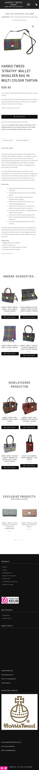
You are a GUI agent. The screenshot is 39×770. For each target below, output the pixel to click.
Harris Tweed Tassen (12, 129)
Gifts (17, 125)
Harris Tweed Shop (14, 3)
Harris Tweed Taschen (17, 14)
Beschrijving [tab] (8, 140)
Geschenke (12, 125)
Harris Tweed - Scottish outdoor (14, 6)
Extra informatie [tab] (22, 140)
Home (7, 14)
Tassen (25, 129)
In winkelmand (20, 116)
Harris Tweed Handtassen (20, 127)
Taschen (20, 129)
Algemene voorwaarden (9, 576)
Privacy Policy (6, 578)
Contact (4, 570)
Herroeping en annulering (9, 581)
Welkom (4, 567)
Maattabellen (6, 615)
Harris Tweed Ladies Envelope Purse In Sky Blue (29, 524)
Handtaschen (28, 125)
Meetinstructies (6, 618)
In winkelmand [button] (11, 317)
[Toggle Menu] (28, 4)
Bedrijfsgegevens (7, 573)
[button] (33, 26)
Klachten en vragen (7, 584)
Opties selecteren (29, 317)
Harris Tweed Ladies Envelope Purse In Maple (10, 524)
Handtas (21, 125)
